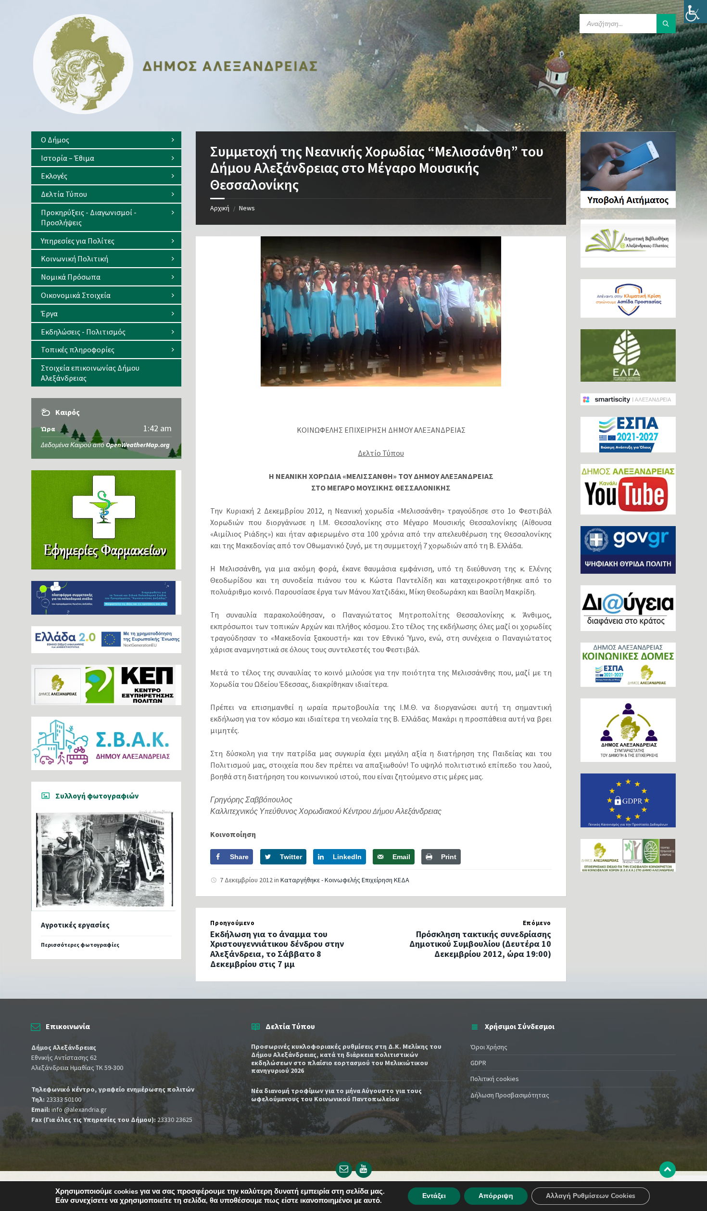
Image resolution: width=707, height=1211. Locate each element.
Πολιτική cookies (494, 1078)
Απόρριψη (496, 1195)
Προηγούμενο (232, 923)
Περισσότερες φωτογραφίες (80, 944)
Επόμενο (537, 923)
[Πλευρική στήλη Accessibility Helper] (695, 11)
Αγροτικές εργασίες (75, 924)
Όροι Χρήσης (488, 1047)
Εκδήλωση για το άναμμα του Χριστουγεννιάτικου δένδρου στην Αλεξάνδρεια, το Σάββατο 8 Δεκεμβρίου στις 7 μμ (277, 948)
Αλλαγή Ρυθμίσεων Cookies (590, 1195)
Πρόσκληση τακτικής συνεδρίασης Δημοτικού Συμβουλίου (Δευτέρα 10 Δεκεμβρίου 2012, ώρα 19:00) (480, 944)
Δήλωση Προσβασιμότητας (509, 1095)
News (247, 208)
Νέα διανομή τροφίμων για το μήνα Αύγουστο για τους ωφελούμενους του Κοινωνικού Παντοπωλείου (336, 1094)
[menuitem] (106, 139)
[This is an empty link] (667, 1169)
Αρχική (219, 208)
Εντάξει (434, 1195)
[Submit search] (666, 23)
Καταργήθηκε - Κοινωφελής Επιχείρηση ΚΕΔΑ (344, 880)
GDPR (478, 1062)
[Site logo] (175, 112)
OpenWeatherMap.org (138, 444)
